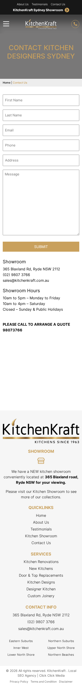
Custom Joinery (41, 596)
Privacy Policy (19, 681)
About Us (22, 4)
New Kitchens (41, 568)
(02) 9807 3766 (16, 274)
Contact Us (58, 4)
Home (6, 82)
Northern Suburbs (61, 641)
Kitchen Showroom (41, 536)
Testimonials (40, 4)
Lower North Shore (21, 654)
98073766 (12, 330)
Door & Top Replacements (41, 575)
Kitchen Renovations (41, 561)
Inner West (21, 648)
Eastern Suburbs (21, 641)
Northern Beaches (61, 654)
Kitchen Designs (41, 582)
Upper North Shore (61, 648)
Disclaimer (65, 681)
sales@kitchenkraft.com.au (26, 280)
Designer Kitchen (41, 589)
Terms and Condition (44, 681)
